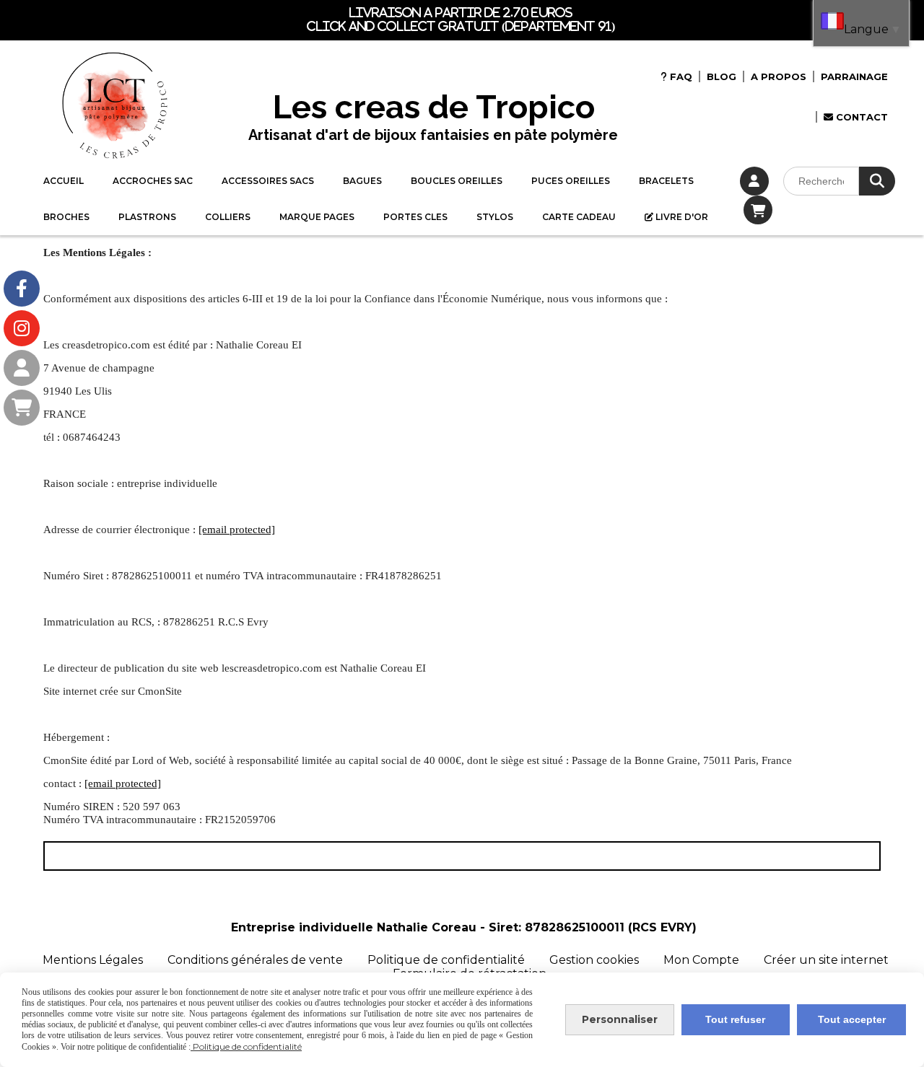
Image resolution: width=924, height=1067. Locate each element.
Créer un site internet (826, 960)
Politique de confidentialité (446, 960)
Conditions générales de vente (255, 960)
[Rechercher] (877, 181)
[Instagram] (22, 328)
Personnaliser (620, 1019)
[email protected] (237, 529)
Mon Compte (701, 960)
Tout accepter (852, 1019)
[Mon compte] (22, 368)
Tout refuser (735, 1019)
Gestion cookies (595, 960)
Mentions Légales (93, 960)
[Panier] (22, 408)
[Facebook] (22, 289)
